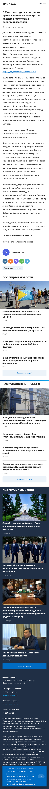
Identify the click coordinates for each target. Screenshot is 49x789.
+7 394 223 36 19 (9, 713)
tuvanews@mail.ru (10, 704)
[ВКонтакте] (5, 261)
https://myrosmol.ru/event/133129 (19, 71)
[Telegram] (27, 261)
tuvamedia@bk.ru (10, 695)
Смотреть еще (24, 666)
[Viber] (16, 261)
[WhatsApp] (21, 261)
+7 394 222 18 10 (10, 692)
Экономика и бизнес (13, 268)
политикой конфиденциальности (20, 784)
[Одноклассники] (10, 261)
